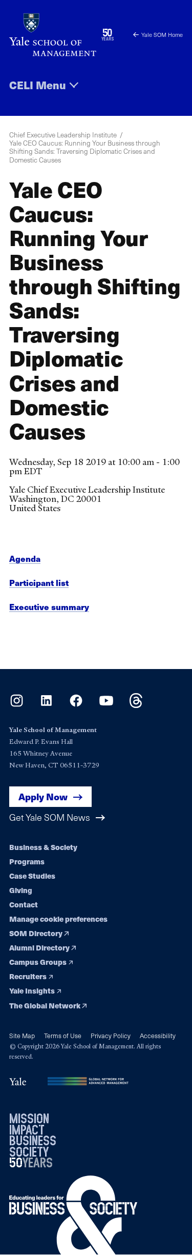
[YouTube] (106, 704)
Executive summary (49, 607)
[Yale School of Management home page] (52, 34)
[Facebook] (76, 704)
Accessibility (158, 1035)
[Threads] (136, 704)
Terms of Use (62, 1035)
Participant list (39, 583)
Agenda (24, 558)
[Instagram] (16, 704)
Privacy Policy (111, 1035)
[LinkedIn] (46, 704)
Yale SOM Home (162, 34)
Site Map (22, 1035)
